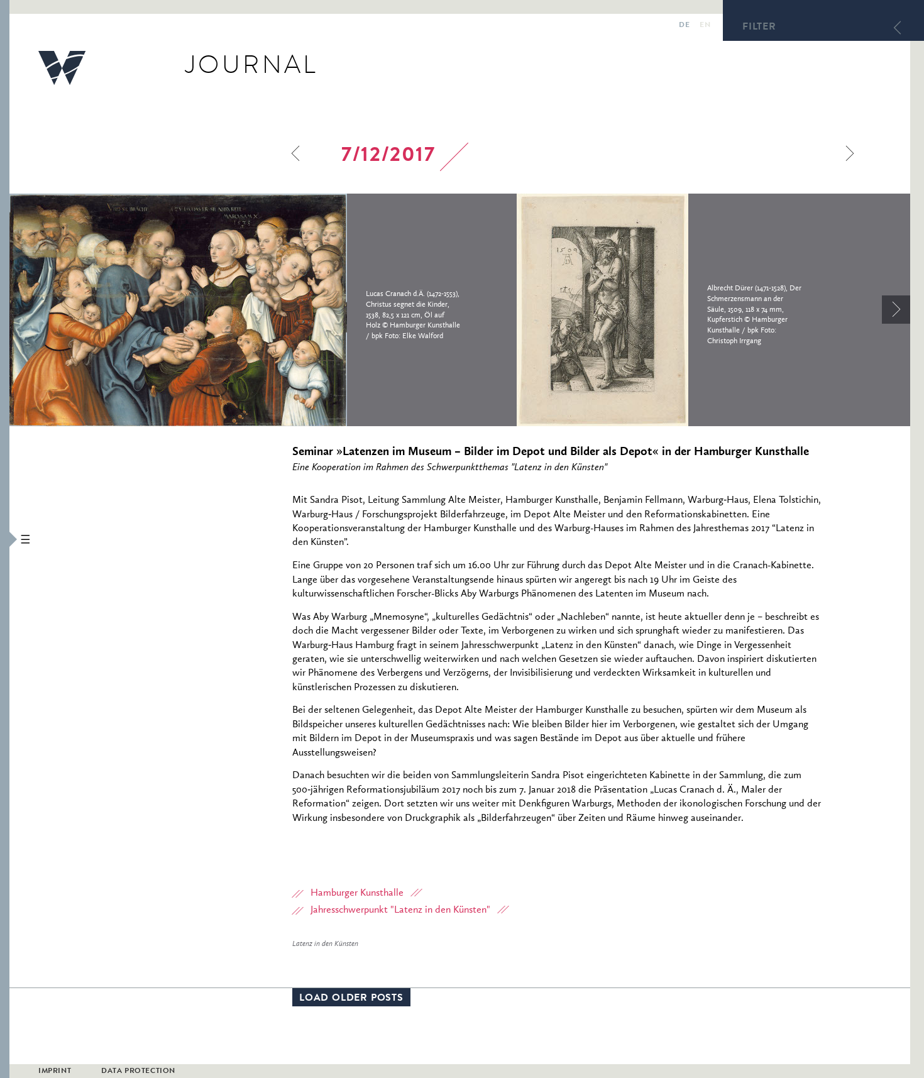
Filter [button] (759, 28)
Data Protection (138, 1071)
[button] (4, 539)
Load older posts (351, 999)
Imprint (54, 1071)
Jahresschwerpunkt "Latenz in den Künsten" (400, 910)
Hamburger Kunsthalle (357, 893)
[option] (263, 310)
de (684, 26)
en (705, 26)
